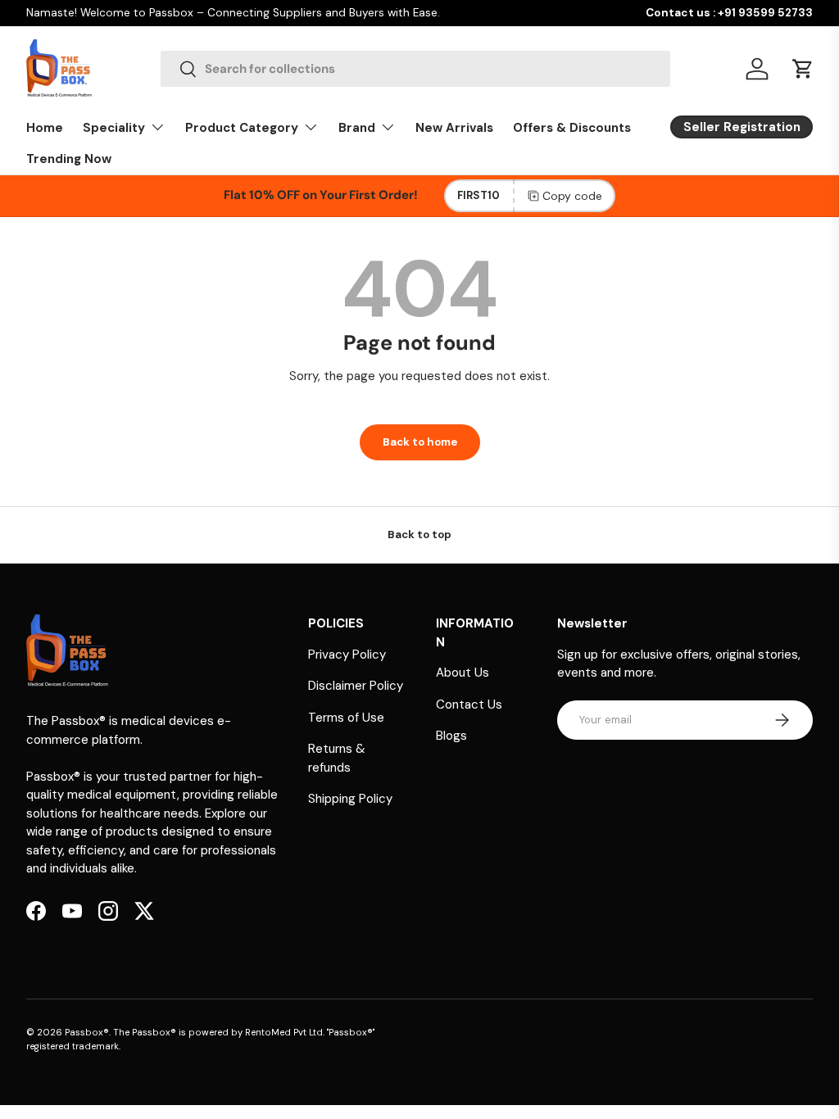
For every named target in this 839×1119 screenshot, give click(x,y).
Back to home (420, 442)
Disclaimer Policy (355, 685)
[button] (803, 69)
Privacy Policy (347, 654)
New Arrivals (454, 128)
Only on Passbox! (430, 13)
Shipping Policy (350, 799)
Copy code (572, 195)
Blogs (451, 735)
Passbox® (87, 1032)
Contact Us (469, 704)
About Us (462, 672)
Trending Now (68, 159)
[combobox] (415, 69)
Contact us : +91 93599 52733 (729, 13)
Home (44, 128)
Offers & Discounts (572, 128)
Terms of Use (346, 717)
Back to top (419, 534)
